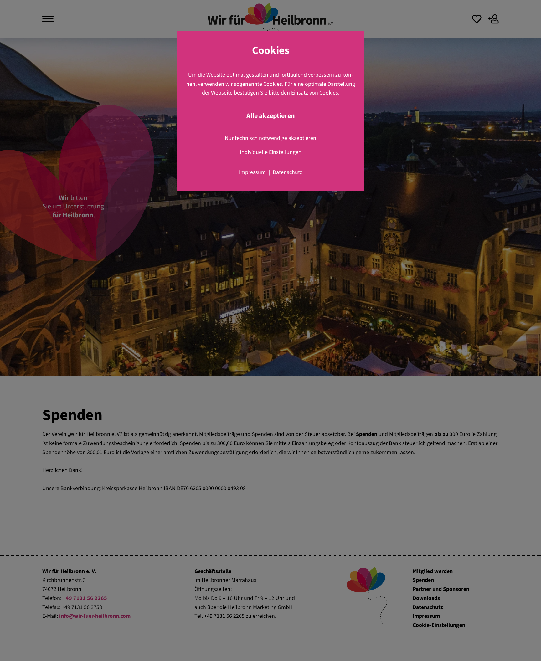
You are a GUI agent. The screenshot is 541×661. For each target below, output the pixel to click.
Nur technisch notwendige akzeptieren (270, 138)
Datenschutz (287, 172)
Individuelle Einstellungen (270, 152)
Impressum (252, 172)
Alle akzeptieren (270, 116)
